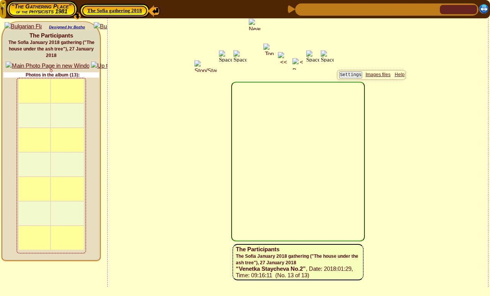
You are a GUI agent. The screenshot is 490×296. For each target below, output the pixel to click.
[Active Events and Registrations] (377, 9)
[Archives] (389, 9)
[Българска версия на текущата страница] (23, 26)
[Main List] (326, 9)
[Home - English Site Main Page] (458, 9)
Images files (378, 74)
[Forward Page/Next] (314, 9)
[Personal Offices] (364, 9)
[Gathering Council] (417, 9)
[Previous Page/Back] (302, 9)
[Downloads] (401, 9)
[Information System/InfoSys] (352, 9)
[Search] (433, 9)
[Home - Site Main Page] (446, 9)
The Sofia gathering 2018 (114, 10)
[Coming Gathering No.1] (339, 9)
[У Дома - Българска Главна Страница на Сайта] (470, 9)
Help (400, 74)
